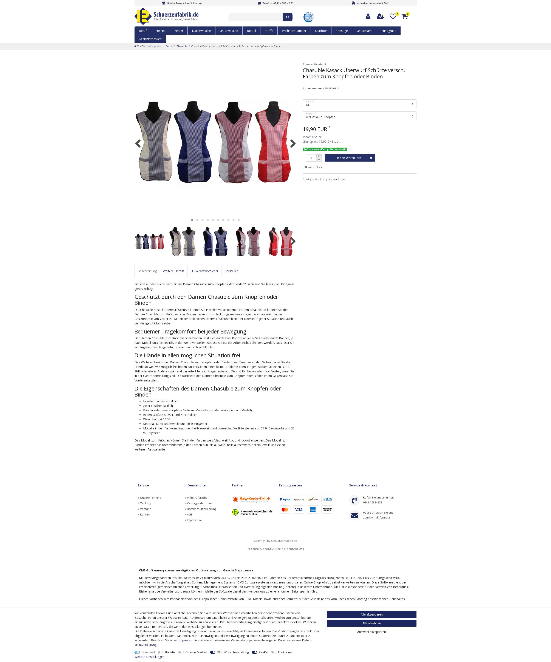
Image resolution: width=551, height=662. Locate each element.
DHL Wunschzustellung (233, 652)
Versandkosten (337, 179)
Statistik (169, 652)
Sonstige (342, 31)
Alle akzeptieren (372, 614)
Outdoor (321, 31)
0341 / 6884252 (372, 502)
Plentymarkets (295, 549)
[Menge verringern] (319, 159)
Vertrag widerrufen (199, 503)
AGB (190, 514)
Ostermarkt (365, 31)
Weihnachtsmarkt (294, 31)
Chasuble (181, 46)
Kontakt (145, 514)
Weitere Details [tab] (173, 271)
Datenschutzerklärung (201, 509)
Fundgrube (388, 31)
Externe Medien (196, 652)
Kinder (178, 31)
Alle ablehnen (371, 623)
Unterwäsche (229, 31)
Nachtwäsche (201, 31)
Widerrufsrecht (197, 498)
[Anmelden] (368, 16)
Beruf (143, 31)
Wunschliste (314, 167)
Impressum (194, 520)
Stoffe (269, 31)
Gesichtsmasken (150, 39)
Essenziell (148, 652)
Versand (145, 509)
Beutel (251, 31)
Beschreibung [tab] (147, 271)
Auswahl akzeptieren (371, 632)
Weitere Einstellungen (149, 657)
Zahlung (145, 503)
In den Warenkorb (348, 158)
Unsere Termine (150, 498)
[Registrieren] (380, 16)
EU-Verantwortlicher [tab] (204, 271)
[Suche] (288, 17)
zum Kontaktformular (377, 517)
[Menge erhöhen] (319, 156)
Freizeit (160, 31)
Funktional (285, 652)
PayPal (263, 652)
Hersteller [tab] (231, 271)
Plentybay (268, 549)
